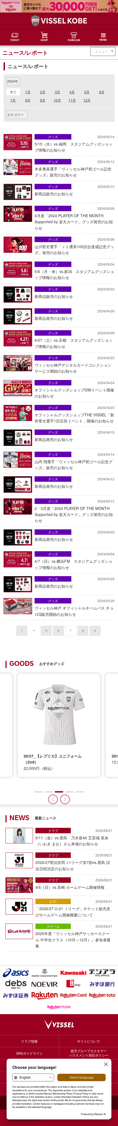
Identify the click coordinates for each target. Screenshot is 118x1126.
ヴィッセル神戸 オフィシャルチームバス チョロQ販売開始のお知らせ (74, 607)
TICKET (14, 40)
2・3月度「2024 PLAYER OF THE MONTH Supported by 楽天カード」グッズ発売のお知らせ (74, 511)
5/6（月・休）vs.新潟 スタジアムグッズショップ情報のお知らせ (74, 271)
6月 (101, 91)
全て (13, 91)
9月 (42, 100)
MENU (103, 40)
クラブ (53, 830)
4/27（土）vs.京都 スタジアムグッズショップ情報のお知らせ (74, 339)
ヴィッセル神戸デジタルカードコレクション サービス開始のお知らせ (74, 364)
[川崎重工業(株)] (73, 972)
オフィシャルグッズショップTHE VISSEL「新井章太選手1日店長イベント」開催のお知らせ (74, 414)
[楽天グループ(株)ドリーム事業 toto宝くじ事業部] (102, 995)
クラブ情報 (29, 1041)
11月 (72, 100)
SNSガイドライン (29, 1053)
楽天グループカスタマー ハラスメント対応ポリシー (88, 1053)
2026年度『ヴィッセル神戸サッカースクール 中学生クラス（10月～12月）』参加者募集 (74, 936)
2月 (42, 91)
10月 (57, 100)
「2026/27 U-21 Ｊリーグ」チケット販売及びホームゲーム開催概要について (74, 908)
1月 (27, 91)
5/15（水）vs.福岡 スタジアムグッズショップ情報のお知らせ (74, 143)
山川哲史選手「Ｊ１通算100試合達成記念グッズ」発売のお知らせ (74, 246)
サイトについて (88, 1041)
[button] (65, 799)
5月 (86, 91)
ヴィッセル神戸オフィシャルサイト (59, 20)
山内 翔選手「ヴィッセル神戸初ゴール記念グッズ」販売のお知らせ (74, 461)
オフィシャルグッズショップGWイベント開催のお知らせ (74, 389)
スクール (53, 926)
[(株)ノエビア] (45, 984)
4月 (72, 91)
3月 (57, 91)
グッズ (53, 136)
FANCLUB (74, 40)
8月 (27, 100)
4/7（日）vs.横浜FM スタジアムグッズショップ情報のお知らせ (74, 561)
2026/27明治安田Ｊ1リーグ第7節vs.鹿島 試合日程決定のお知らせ (74, 862)
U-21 (53, 901)
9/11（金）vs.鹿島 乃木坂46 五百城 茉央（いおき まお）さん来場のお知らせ (74, 837)
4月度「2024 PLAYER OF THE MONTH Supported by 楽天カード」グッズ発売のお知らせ (74, 218)
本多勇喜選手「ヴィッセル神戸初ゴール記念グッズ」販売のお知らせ (74, 168)
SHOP (44, 40)
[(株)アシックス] (16, 972)
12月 (87, 100)
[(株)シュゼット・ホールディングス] (45, 972)
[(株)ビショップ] (73, 984)
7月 (13, 100)
